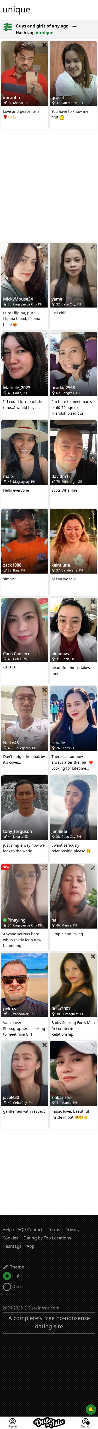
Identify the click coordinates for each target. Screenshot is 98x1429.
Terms (54, 1229)
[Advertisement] (49, 186)
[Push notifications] (91, 1409)
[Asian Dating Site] (49, 1420)
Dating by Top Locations (47, 1238)
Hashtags (12, 1246)
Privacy (72, 1229)
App (30, 1246)
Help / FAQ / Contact (23, 1229)
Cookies (10, 1238)
